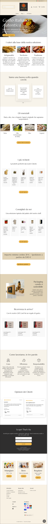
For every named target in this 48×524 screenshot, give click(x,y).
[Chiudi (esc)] (42, 248)
